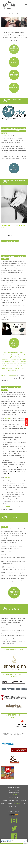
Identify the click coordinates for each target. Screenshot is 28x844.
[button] (26, 5)
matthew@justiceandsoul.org (15, 635)
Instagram (22, 471)
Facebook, (15, 471)
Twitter (8, 473)
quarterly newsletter (18, 467)
